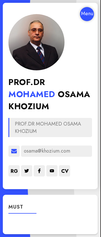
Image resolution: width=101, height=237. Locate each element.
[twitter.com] (26, 170)
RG (14, 171)
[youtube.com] (52, 170)
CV (64, 171)
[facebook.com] (39, 170)
